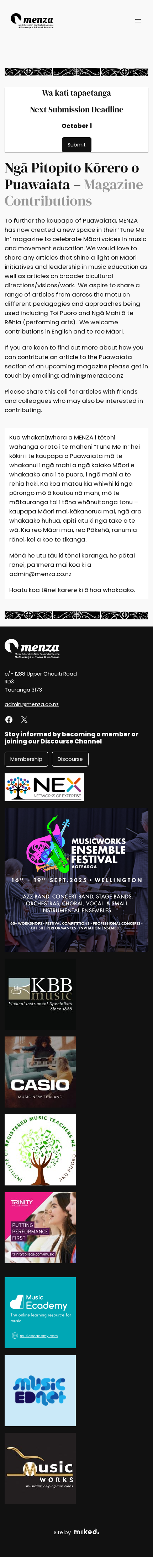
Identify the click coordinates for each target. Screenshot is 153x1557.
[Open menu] (138, 20)
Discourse (70, 759)
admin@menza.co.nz (32, 704)
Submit (77, 144)
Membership (26, 759)
